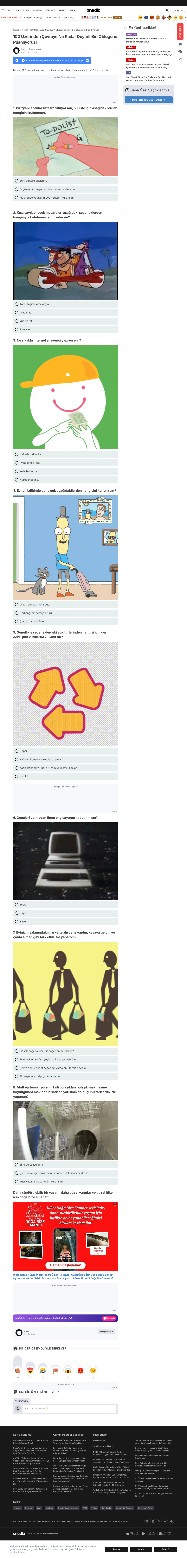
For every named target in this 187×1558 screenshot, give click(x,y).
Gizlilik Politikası (43, 1521)
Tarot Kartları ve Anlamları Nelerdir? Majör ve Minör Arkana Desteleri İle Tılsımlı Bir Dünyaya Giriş (153, 1443)
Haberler (17, 30)
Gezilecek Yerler (145, 1508)
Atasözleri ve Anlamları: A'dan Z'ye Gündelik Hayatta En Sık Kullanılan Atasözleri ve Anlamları (108, 1485)
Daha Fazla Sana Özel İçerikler (147, 100)
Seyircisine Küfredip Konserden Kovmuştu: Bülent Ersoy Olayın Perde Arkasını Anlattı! (69, 1450)
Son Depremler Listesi (103, 1446)
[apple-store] (133, 1533)
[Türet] (146, 17)
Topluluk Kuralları (58, 1521)
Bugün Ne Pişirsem (124, 1508)
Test (26, 30)
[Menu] (3, 10)
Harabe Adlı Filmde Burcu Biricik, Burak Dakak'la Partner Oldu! (146, 40)
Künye (122, 1521)
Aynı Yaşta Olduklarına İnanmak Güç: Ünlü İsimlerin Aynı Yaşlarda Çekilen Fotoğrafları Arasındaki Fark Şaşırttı (69, 1468)
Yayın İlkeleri (113, 1521)
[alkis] (175, 17)
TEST (10, 10)
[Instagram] (146, 1521)
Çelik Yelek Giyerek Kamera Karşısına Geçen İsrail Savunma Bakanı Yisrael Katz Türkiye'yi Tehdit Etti (149, 53)
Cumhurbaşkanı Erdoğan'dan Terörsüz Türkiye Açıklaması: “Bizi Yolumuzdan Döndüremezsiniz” (70, 1478)
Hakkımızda (18, 1521)
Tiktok (94, 1508)
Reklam (70, 1521)
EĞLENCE (50, 10)
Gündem (131, 47)
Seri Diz (118, 17)
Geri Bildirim (29, 1521)
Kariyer (84, 1521)
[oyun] (169, 17)
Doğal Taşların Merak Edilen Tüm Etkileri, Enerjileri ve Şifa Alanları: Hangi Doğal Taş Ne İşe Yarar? (111, 1470)
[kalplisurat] (181, 17)
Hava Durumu (99, 1440)
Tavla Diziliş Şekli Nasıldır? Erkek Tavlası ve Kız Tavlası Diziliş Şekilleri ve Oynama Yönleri (112, 1492)
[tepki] (17, 1370)
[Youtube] (165, 1521)
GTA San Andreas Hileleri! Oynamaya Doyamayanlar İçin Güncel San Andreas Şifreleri (152, 1488)
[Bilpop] (158, 17)
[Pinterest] (171, 1521)
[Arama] (167, 10)
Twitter (17, 1508)
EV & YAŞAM (22, 10)
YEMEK (62, 10)
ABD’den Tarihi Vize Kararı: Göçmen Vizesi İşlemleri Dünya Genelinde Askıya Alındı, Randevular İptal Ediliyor (147, 66)
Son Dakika (106, 1508)
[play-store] (149, 1533)
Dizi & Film (131, 34)
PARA (72, 10)
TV (128, 73)
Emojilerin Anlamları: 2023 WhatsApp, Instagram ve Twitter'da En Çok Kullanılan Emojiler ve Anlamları (111, 1477)
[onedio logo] (93, 10)
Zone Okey (106, 17)
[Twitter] (159, 1521)
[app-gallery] (165, 1533)
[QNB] (140, 17)
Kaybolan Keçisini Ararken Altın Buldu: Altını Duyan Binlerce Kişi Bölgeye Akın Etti (30, 1481)
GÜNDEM (37, 10)
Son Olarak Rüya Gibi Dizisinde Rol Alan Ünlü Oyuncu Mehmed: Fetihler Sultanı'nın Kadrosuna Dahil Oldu (149, 79)
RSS (127, 1521)
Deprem (28, 1508)
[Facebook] (152, 1521)
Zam (39, 1508)
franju (31, 49)
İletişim (77, 1521)
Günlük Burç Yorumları (68, 1508)
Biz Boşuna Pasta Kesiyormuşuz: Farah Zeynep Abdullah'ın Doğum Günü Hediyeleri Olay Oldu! (70, 1489)
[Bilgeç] (152, 17)
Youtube (49, 1508)
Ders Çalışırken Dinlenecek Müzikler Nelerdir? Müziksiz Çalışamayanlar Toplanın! (151, 1466)
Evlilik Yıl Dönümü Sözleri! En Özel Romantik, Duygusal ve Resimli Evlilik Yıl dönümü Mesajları (110, 1454)
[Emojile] (164, 17)
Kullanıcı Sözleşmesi (97, 1521)
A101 (85, 1508)
